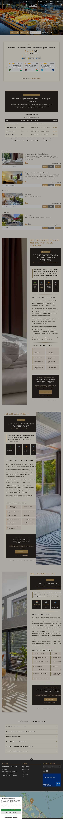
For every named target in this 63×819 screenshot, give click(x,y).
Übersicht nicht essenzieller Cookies (11, 814)
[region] (11, 804)
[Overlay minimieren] (20, 798)
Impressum (15, 817)
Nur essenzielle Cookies (11, 812)
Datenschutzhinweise (8, 817)
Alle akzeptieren (10, 809)
